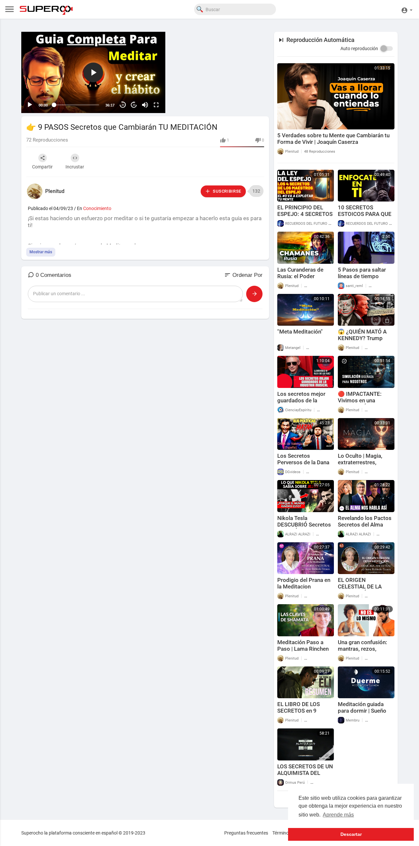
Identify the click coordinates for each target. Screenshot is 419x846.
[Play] (30, 105)
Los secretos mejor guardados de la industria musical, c (301, 400)
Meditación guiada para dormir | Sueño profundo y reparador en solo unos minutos (364, 714)
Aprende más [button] (338, 814)
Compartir (42, 166)
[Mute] (145, 105)
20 (122, 105)
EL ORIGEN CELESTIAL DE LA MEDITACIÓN (360, 586)
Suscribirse (226, 191)
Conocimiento (97, 208)
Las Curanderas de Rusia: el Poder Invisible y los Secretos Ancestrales (305, 279)
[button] (406, 9)
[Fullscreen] (156, 105)
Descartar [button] (351, 834)
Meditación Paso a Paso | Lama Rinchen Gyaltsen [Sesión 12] (303, 649)
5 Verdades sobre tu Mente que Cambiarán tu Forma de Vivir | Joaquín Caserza (333, 138)
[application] (93, 72)
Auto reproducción (359, 48)
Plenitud (54, 191)
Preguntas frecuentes (246, 833)
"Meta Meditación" (300, 331)
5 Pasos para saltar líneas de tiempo (362, 272)
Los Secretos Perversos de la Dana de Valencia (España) (303, 462)
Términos (281, 833)
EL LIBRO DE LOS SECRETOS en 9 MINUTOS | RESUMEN (304, 711)
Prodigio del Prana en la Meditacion (303, 583)
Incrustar (74, 166)
